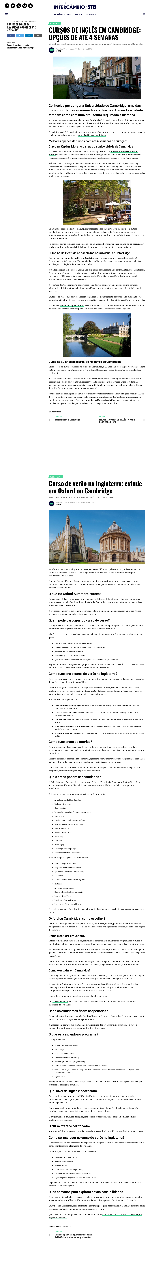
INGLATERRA (23, 21)
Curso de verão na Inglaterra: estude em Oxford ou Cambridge (20, 46)
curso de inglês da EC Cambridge (91, 385)
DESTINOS (78, 14)
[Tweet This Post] (20, 35)
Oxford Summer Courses (116, 599)
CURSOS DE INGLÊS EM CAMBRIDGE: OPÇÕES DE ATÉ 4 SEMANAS (21, 27)
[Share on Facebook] (11, 35)
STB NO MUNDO (91, 14)
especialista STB (60, 1001)
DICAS (69, 14)
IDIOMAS (16, 21)
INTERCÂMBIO (59, 14)
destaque (67, 1226)
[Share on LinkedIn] (29, 35)
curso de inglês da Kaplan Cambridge (80, 228)
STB (59, 51)
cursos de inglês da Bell (72, 305)
